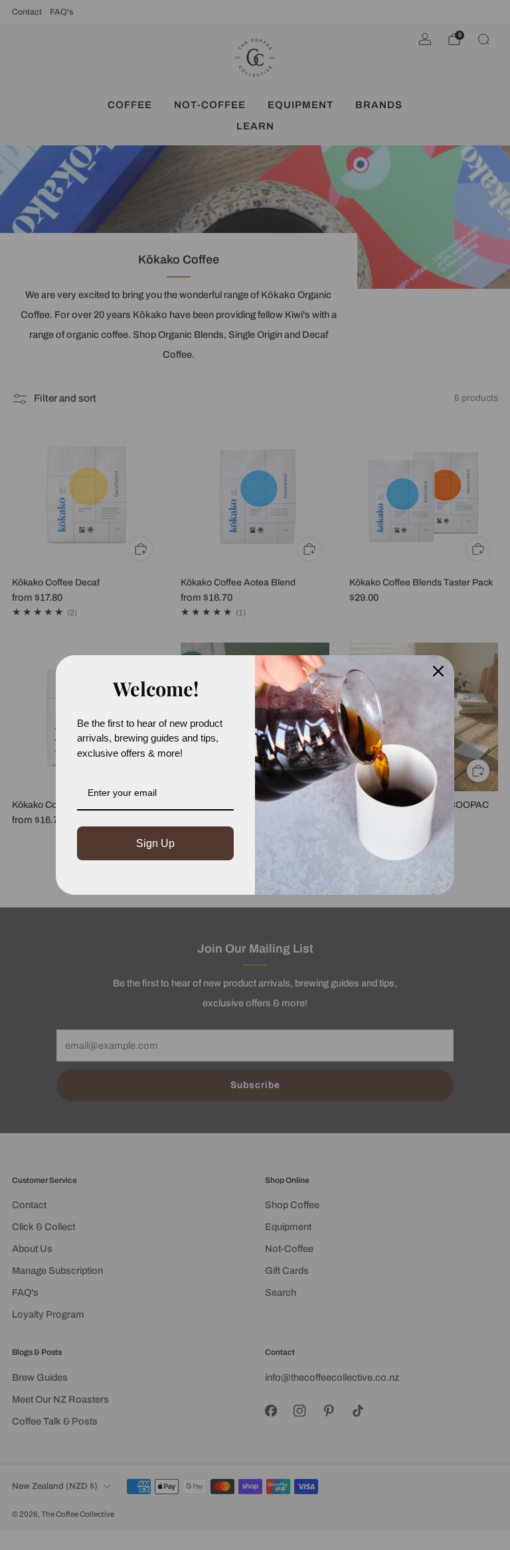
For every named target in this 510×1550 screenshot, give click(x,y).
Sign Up (155, 843)
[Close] (438, 671)
